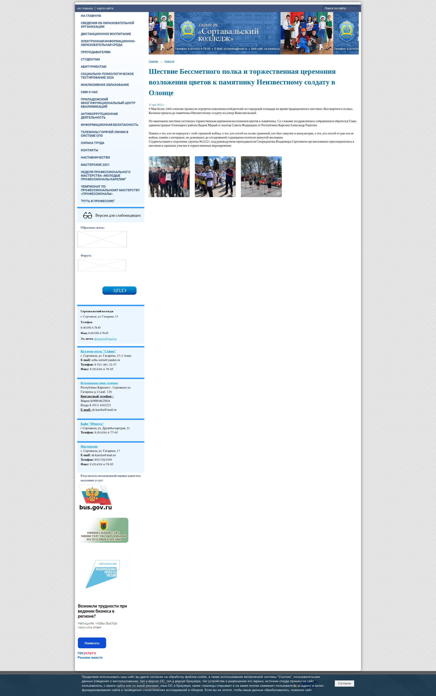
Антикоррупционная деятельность (99, 115)
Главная (153, 61)
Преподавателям (95, 52)
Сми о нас (89, 92)
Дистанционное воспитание (106, 34)
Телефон (87, 364)
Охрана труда (92, 143)
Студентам (90, 59)
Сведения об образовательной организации (107, 24)
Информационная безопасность (109, 124)
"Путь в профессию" (98, 201)
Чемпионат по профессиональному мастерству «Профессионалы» (110, 190)
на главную (85, 8)
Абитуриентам (93, 66)
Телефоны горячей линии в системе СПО (104, 133)
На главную (91, 15)
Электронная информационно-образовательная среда (108, 43)
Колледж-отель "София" (98, 351)
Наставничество (95, 157)
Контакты (89, 150)
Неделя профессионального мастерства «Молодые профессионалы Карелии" (106, 175)
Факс (84, 369)
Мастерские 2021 (95, 164)
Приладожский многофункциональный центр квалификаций (108, 102)
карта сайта (105, 8)
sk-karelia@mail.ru (105, 339)
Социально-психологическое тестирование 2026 (107, 75)
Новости (169, 61)
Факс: (85, 464)
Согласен (344, 683)
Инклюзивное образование (105, 85)
